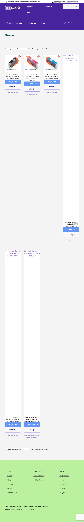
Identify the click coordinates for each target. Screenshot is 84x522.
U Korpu (12, 87)
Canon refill (27, 435)
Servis (39, 6)
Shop (28, 12)
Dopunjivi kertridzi (35, 435)
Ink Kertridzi (14, 92)
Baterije (63, 488)
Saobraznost (12, 492)
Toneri (62, 480)
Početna (29, 6)
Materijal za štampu (32, 437)
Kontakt (48, 6)
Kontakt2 (11, 484)
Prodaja (10, 471)
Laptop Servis (38, 471)
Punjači (62, 492)
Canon (9, 92)
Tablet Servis (38, 480)
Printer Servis (38, 476)
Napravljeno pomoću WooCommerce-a (19, 509)
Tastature (63, 484)
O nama (10, 488)
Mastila (62, 471)
